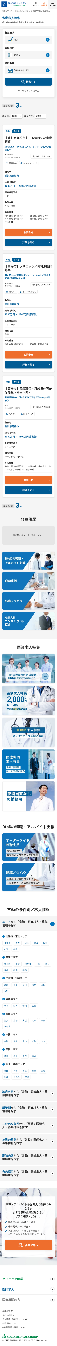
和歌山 (7, 1026)
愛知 (25, 1006)
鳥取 (6, 1041)
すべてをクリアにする (28, 91)
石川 (25, 985)
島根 (15, 1041)
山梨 (43, 985)
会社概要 (6, 1311)
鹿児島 (16, 1077)
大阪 (25, 1020)
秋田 (45, 943)
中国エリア (12, 1034)
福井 (34, 985)
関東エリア (12, 957)
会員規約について (10, 1323)
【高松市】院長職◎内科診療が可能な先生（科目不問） (28, 390)
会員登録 (44, 5)
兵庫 (34, 1020)
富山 (15, 985)
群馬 (25, 970)
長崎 (25, 1071)
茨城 (6, 970)
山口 (43, 1041)
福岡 (6, 1071)
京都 (15, 1020)
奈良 (43, 1020)
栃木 (15, 970)
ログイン (36, 5)
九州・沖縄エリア (15, 1064)
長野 (6, 991)
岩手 (27, 943)
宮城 (36, 943)
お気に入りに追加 (43, 156)
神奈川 (28, 964)
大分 (43, 1071)
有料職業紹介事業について (14, 1327)
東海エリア (12, 998)
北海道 (7, 943)
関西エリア (12, 1013)
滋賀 (6, 1020)
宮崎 (6, 1077)
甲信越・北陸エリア (16, 978)
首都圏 (7, 964)
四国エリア (12, 1049)
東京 (17, 964)
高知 (34, 1056)
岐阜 (6, 1006)
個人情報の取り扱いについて (15, 1319)
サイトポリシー (9, 1315)
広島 (34, 1041)
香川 (15, 1056)
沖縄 (27, 1077)
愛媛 (25, 1056)
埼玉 (47, 964)
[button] (28, 40)
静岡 (15, 1006)
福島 (15, 949)
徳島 (6, 1056)
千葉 (38, 964)
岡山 (25, 1041)
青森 (17, 943)
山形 (6, 949)
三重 (34, 1006)
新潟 (6, 985)
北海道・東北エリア (16, 936)
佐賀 (15, 1071)
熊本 (34, 1071)
